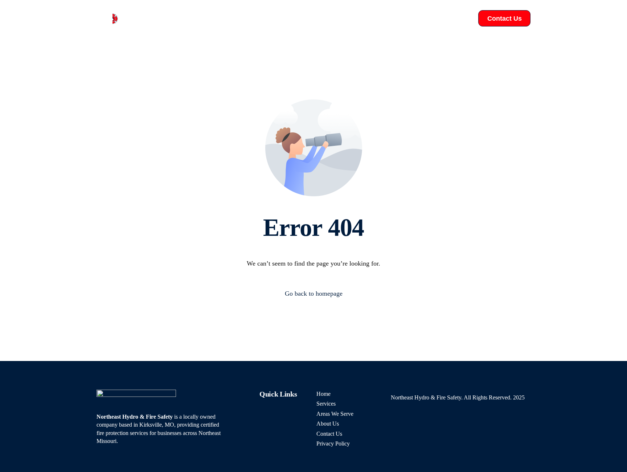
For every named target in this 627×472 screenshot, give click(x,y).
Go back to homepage (314, 293)
